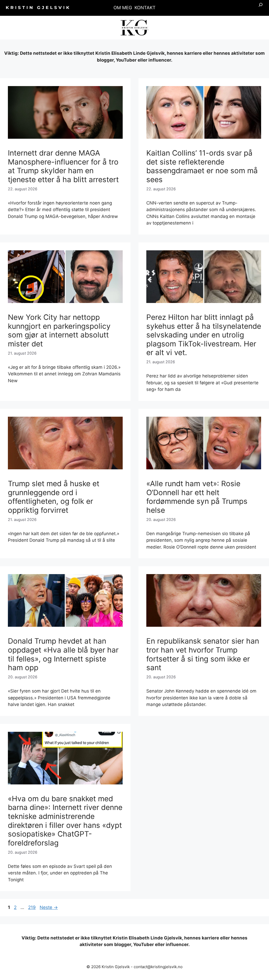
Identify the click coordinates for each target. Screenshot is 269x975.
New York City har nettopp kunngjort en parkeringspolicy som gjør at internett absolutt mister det (59, 330)
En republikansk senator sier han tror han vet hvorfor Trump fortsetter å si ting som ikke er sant (202, 654)
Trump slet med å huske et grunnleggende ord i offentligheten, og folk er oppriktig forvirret (53, 497)
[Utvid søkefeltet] (260, 8)
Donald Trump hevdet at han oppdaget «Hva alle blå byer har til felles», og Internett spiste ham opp (63, 654)
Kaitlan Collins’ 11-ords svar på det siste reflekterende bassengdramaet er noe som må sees (202, 166)
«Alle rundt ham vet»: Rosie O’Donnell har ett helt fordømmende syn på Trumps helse (196, 497)
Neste (49, 907)
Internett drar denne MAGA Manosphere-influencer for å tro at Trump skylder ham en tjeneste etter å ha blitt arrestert (63, 166)
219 (32, 907)
